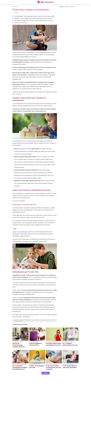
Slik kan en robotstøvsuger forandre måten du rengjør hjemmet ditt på (20, 345)
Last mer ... (45, 373)
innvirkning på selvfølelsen (30, 178)
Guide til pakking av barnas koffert (35, 344)
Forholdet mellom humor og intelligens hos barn (53, 344)
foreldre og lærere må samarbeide (22, 143)
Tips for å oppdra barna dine (19, 364)
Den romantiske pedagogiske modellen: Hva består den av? (20, 367)
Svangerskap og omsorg (52, 364)
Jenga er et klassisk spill (19, 231)
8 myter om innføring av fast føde (37, 366)
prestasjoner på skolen (24, 148)
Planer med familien (34, 341)
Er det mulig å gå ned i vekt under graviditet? (70, 366)
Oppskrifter (14, 6)
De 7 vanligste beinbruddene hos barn (70, 344)
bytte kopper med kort (19, 212)
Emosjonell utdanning (51, 341)
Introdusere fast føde (34, 364)
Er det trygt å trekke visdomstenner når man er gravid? (53, 367)
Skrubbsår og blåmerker (68, 341)
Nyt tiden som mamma (17, 341)
